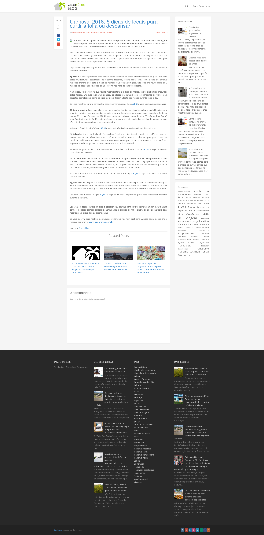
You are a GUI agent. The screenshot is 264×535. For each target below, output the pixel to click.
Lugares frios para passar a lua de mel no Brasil (198, 60)
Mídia (180, 227)
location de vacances (144, 424)
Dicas (90, 32)
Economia (193, 207)
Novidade (182, 230)
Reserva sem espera (188, 239)
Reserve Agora (141, 457)
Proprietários (102, 32)
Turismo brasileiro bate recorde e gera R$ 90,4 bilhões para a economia (115, 266)
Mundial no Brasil (193, 228)
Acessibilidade (184, 191)
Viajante (111, 32)
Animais (196, 197)
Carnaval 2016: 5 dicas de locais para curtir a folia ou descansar (114, 23)
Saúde (191, 242)
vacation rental (199, 251)
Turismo (183, 251)
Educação (204, 207)
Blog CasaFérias (78, 32)
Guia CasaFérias (188, 214)
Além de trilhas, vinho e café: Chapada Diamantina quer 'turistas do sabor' (117, 487)
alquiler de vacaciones (144, 370)
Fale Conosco (201, 6)
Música (205, 227)
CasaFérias (58, 530)
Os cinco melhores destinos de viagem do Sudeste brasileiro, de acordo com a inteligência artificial (111, 399)
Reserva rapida (199, 236)
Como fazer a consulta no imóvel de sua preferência (197, 121)
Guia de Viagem (193, 216)
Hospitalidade (184, 221)
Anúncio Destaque (142, 379)
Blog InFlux (84, 228)
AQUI (135, 103)
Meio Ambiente (201, 224)
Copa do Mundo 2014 (198, 200)
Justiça (195, 221)
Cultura (181, 203)
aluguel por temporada (193, 196)
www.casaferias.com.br (101, 221)
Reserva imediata (142, 448)
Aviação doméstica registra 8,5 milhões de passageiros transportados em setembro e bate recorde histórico (110, 460)
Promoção (204, 230)
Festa (95, 32)
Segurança (204, 242)
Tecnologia (184, 245)
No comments (161, 32)
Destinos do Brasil (198, 203)
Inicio (186, 6)
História (205, 218)
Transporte (202, 248)
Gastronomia (202, 210)
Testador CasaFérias (144, 469)
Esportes (182, 210)
